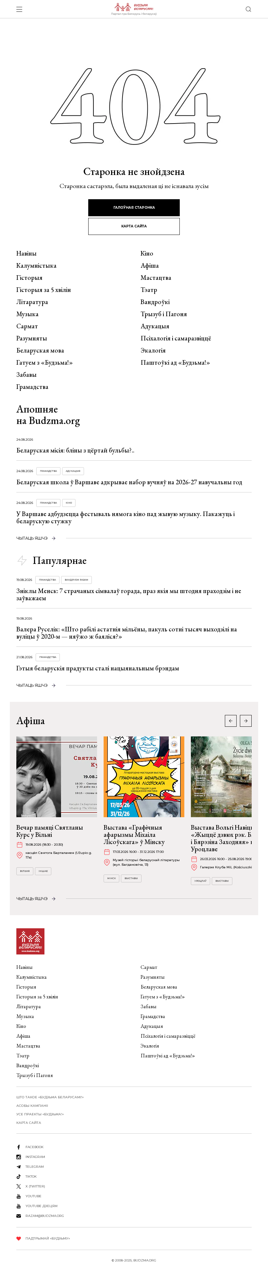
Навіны (26, 253)
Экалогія (153, 350)
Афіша (150, 265)
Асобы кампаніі (32, 1106)
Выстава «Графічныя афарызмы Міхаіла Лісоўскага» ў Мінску (134, 834)
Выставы (131, 878)
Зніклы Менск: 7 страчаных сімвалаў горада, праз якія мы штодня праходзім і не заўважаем (128, 594)
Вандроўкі (155, 301)
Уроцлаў (200, 880)
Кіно (147, 253)
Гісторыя (29, 277)
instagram (35, 1157)
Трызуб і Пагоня (164, 314)
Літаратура (32, 301)
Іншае (43, 871)
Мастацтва (156, 277)
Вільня (25, 871)
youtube (33, 1196)
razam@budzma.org (44, 1216)
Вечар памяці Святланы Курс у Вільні (49, 831)
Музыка (27, 314)
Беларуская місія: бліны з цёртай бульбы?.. (75, 450)
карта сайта (134, 226)
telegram (34, 1167)
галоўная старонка (134, 207)
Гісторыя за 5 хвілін (43, 289)
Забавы (26, 374)
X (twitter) (35, 1186)
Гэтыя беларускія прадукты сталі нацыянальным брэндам (97, 668)
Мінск (111, 878)
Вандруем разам (76, 579)
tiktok (31, 1176)
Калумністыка (36, 265)
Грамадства (32, 386)
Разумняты (31, 338)
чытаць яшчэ (32, 538)
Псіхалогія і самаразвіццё (176, 338)
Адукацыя (155, 326)
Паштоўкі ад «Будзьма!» (175, 362)
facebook (34, 1147)
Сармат (27, 326)
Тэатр (149, 289)
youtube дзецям (41, 1206)
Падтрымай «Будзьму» (47, 1238)
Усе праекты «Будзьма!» (40, 1114)
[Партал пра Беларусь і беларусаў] (134, 9)
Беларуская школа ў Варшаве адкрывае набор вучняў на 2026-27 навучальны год (129, 482)
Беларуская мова (40, 350)
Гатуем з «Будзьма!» (44, 362)
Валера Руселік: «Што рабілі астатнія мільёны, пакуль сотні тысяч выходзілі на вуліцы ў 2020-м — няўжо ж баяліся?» (126, 633)
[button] (246, 721)
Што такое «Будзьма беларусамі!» (50, 1097)
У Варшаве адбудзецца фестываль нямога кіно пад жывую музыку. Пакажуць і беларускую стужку (125, 517)
